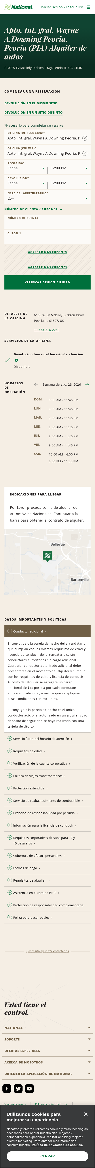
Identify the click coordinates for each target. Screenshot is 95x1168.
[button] (62, 7)
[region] (47, 1136)
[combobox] (26, 167)
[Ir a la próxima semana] (87, 385)
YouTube (29, 1088)
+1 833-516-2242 (46, 330)
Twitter (18, 1088)
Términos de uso (13, 1104)
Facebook (6, 1088)
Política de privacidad (49, 1104)
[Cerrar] (85, 1114)
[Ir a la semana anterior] (36, 385)
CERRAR (47, 1156)
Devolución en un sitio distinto (33, 112)
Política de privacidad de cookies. (57, 1145)
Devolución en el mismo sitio (30, 103)
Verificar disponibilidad (47, 282)
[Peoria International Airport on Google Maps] (47, 562)
